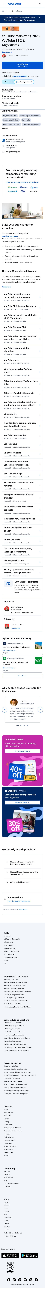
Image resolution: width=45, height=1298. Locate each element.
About (6, 1109)
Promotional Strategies (11, 124)
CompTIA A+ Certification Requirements (17, 1072)
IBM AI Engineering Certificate (14, 998)
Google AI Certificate (11, 979)
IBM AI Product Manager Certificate (16, 1001)
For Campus (8, 1143)
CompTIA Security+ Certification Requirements (20, 1075)
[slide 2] (20, 725)
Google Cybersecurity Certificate (15, 982)
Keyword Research (9, 116)
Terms (6, 1208)
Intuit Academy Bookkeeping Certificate (17, 1007)
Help (5, 1214)
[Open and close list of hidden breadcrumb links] (9, 11)
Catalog (6, 1122)
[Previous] (4, 710)
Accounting (7, 936)
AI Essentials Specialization (13, 1023)
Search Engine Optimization (29, 116)
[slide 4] (27, 725)
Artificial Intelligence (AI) (12, 939)
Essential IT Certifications (12, 1078)
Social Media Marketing (31, 124)
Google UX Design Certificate (14, 995)
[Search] (40, 3)
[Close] (39, 17)
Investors (7, 1205)
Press (6, 1202)
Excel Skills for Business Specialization (17, 1038)
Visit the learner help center (19, 901)
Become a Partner (10, 1146)
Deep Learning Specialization (14, 1035)
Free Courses (8, 1152)
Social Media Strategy (10, 120)
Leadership (7, 1115)
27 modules (7, 89)
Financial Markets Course (12, 1041)
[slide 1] (17, 725)
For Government (9, 1140)
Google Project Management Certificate (17, 992)
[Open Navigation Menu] (4, 3)
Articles (6, 1224)
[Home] (3, 11)
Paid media (26, 120)
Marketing (18, 11)
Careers (6, 1119)
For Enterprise (9, 1137)
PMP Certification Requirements (15, 1087)
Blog (5, 1180)
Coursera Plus (8, 1125)
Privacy (6, 1211)
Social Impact (8, 1149)
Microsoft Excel (9, 954)
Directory (7, 1227)
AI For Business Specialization (14, 1026)
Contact (6, 1221)
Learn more (34, 76)
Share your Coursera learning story (16, 1094)
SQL (5, 964)
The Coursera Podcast (11, 1183)
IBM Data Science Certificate (13, 1004)
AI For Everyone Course (12, 1029)
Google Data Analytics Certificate (15, 985)
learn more (23, 909)
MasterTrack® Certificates (13, 1131)
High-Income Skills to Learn (13, 1081)
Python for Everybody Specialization (16, 1050)
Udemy (6, 1155)
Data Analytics (8, 945)
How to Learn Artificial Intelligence (15, 1084)
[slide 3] (24, 725)
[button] (5, 128)
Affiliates (7, 1230)
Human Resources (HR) (11, 951)
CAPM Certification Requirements (15, 1069)
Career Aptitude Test (11, 1066)
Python (6, 960)
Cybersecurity (9, 942)
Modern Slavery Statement (13, 1233)
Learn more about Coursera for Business (22, 182)
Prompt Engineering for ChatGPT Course (18, 1047)
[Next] (40, 710)
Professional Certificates (12, 1128)
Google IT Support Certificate (14, 988)
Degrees (7, 1134)
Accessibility (8, 1218)
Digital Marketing (9, 948)
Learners (7, 1171)
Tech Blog (7, 1186)
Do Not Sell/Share (10, 1236)
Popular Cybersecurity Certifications (16, 1091)
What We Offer (9, 1112)
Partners (7, 1174)
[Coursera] (14, 4)
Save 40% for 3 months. (25, 20)
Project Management (11, 957)
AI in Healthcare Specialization (14, 1032)
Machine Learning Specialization (15, 1044)
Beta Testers (8, 1177)
